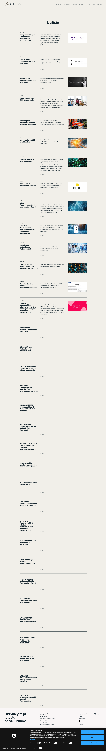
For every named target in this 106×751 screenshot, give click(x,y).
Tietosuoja (96, 714)
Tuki (95, 713)
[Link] (79, 721)
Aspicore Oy (15, 4)
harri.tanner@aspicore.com (47, 718)
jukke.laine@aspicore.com (47, 724)
